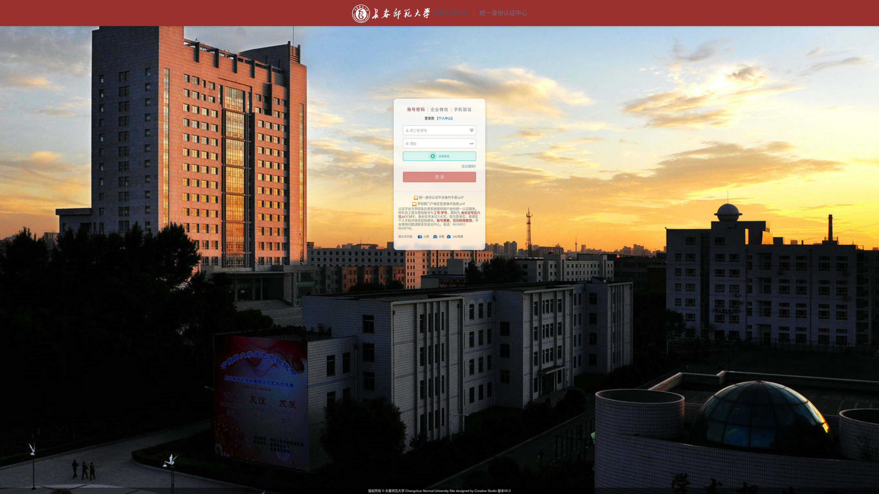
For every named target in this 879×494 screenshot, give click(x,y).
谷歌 (441, 236)
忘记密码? (469, 166)
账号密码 (416, 109)
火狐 (426, 236)
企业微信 (440, 109)
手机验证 (463, 109)
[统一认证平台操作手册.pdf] (416, 197)
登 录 (439, 177)
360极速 (457, 236)
